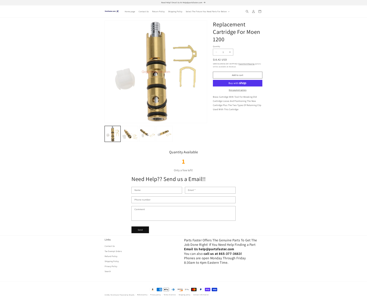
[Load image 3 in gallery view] (147, 134)
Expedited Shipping (246, 64)
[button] (207, 11)
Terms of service (170, 295)
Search (108, 271)
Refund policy (142, 295)
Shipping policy (185, 295)
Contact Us (110, 246)
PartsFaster (115, 295)
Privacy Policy (111, 266)
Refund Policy (111, 256)
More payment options (237, 90)
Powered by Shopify (127, 295)
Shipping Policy (112, 261)
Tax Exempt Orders (113, 251)
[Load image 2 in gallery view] (130, 134)
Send (140, 229)
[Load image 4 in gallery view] (165, 134)
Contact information (201, 295)
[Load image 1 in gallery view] (113, 134)
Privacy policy (155, 295)
